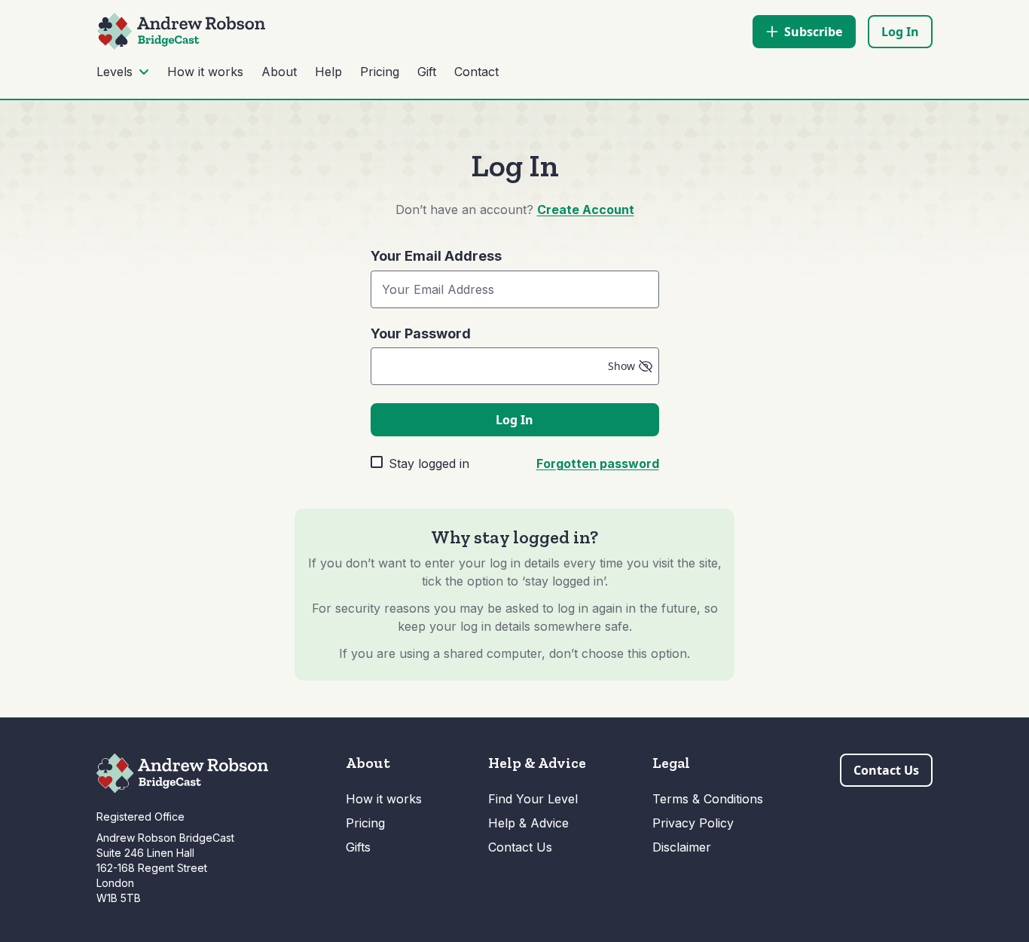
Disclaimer (681, 847)
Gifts (358, 847)
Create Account (585, 209)
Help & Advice (528, 822)
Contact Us (520, 847)
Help (328, 71)
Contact (476, 71)
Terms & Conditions (707, 798)
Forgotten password (597, 463)
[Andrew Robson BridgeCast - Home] (180, 31)
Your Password (421, 333)
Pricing (379, 71)
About (279, 71)
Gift (426, 71)
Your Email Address (436, 256)
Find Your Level (533, 798)
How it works (205, 71)
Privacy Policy (693, 822)
